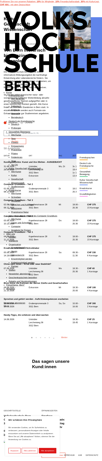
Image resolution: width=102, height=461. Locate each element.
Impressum (69, 455)
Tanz (13, 138)
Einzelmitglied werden (21, 259)
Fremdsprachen (16, 95)
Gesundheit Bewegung (19, 132)
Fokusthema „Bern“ (15, 285)
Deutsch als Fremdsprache (22, 121)
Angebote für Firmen (21, 230)
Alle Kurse (16, 135)
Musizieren (16, 208)
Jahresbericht (17, 255)
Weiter (64, 337)
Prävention (16, 150)
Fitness (14, 142)
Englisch (15, 110)
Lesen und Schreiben (21, 223)
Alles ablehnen (30, 451)
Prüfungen (16, 128)
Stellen (12, 270)
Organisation (15, 244)
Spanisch (15, 114)
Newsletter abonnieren (19, 274)
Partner (14, 266)
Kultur (14, 175)
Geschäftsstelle (18, 248)
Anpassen (14, 451)
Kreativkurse (15, 190)
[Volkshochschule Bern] (51, 51)
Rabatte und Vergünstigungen (23, 281)
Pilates (14, 153)
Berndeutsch (17, 117)
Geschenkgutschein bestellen (23, 277)
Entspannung (17, 146)
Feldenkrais (16, 157)
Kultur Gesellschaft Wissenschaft (25, 168)
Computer (16, 226)
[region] (32, 436)
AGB (80, 455)
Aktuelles (10, 289)
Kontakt (12, 237)
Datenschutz (92, 455)
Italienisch (16, 106)
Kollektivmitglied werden (22, 262)
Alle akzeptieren (47, 451)
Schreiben (16, 197)
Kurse (9, 92)
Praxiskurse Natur (20, 212)
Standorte (13, 241)
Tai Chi (14, 165)
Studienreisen (17, 186)
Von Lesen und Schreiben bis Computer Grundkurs (33, 216)
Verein (14, 251)
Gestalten (15, 201)
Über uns (10, 234)
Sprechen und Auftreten (22, 205)
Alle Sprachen (18, 99)
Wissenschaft (17, 183)
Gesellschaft (17, 179)
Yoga (13, 161)
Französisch (17, 102)
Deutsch (15, 124)
